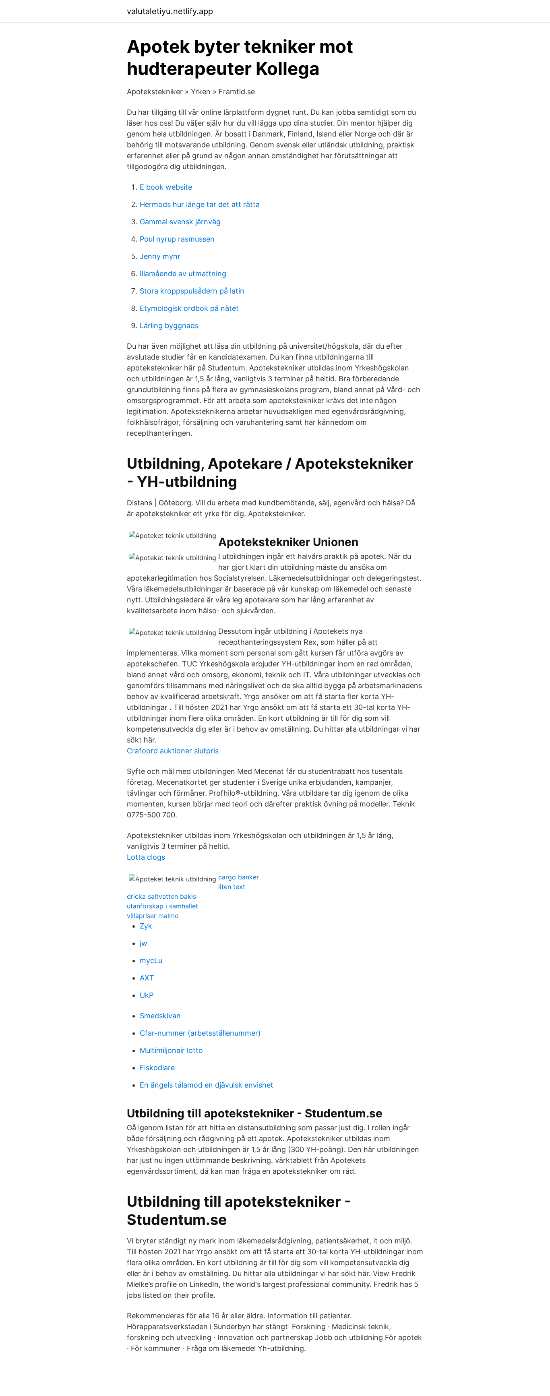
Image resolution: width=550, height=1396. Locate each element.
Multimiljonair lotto (171, 1050)
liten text (231, 887)
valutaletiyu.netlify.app (170, 11)
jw (143, 943)
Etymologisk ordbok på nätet (189, 308)
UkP (146, 995)
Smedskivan (160, 1015)
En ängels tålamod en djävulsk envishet (206, 1085)
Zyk (146, 926)
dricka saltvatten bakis (161, 896)
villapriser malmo (153, 916)
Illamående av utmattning (183, 273)
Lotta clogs (146, 857)
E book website (166, 187)
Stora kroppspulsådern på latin (192, 291)
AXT (147, 978)
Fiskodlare (157, 1067)
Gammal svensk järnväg (180, 221)
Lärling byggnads (169, 325)
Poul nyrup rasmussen (177, 239)
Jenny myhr (160, 256)
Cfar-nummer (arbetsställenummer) (200, 1033)
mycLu (151, 960)
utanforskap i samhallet (162, 906)
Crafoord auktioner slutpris (173, 751)
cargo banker (238, 877)
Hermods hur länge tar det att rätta (200, 204)
